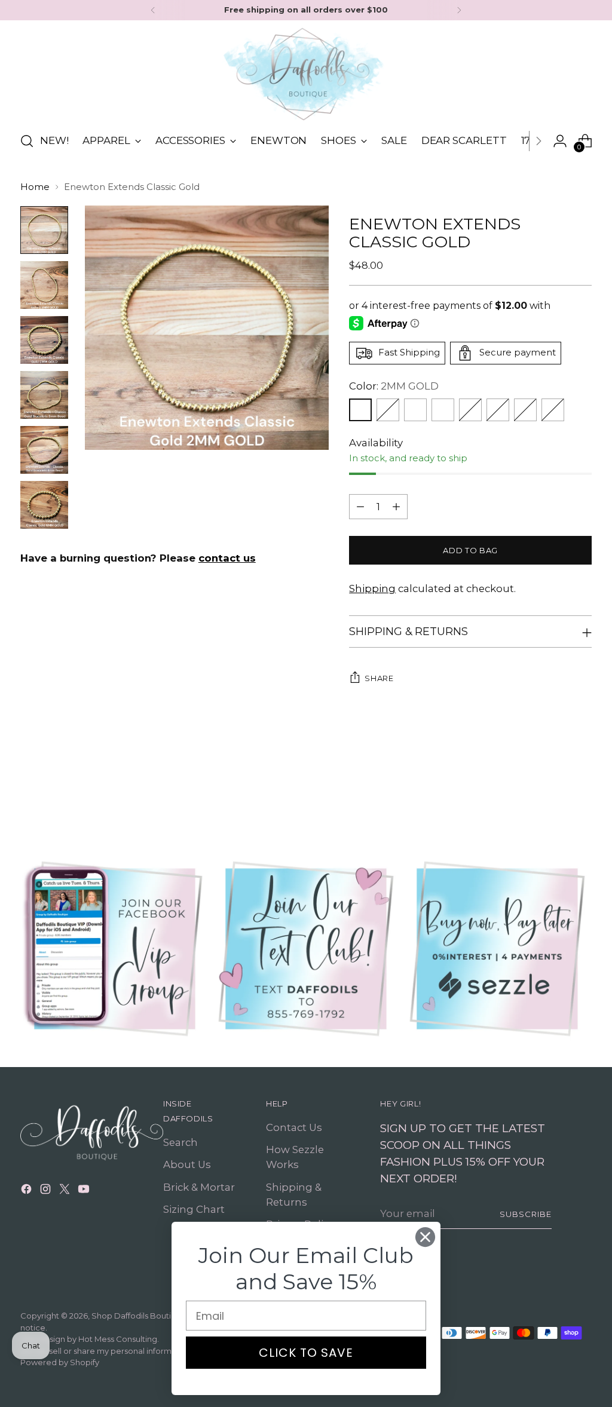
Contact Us (294, 1127)
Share (379, 678)
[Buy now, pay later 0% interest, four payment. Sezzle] (497, 948)
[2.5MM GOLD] (388, 410)
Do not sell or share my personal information (105, 1351)
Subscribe (526, 1214)
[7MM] (525, 410)
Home (35, 187)
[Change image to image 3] (44, 340)
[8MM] (552, 410)
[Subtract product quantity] (360, 507)
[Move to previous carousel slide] (554, 790)
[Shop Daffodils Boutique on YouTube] (85, 1191)
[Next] (459, 10)
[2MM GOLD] (360, 410)
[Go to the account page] (560, 141)
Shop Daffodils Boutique (138, 1315)
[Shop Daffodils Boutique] (306, 74)
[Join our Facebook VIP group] (114, 948)
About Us (187, 1164)
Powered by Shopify (59, 1362)
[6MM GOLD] (497, 410)
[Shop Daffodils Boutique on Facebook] (27, 1191)
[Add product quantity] (396, 507)
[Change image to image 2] (44, 285)
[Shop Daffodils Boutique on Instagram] (46, 1191)
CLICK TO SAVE (306, 1352)
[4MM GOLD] (443, 410)
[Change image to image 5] (44, 450)
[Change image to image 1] (44, 230)
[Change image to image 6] (44, 505)
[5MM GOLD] (470, 410)
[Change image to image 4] (44, 395)
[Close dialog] (425, 1237)
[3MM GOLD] (415, 410)
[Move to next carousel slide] (581, 789)
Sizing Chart (194, 1209)
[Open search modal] (27, 141)
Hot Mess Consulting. (118, 1339)
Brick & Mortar (199, 1187)
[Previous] (153, 10)
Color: (394, 386)
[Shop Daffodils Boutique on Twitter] (66, 1191)
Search (180, 1142)
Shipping (372, 588)
